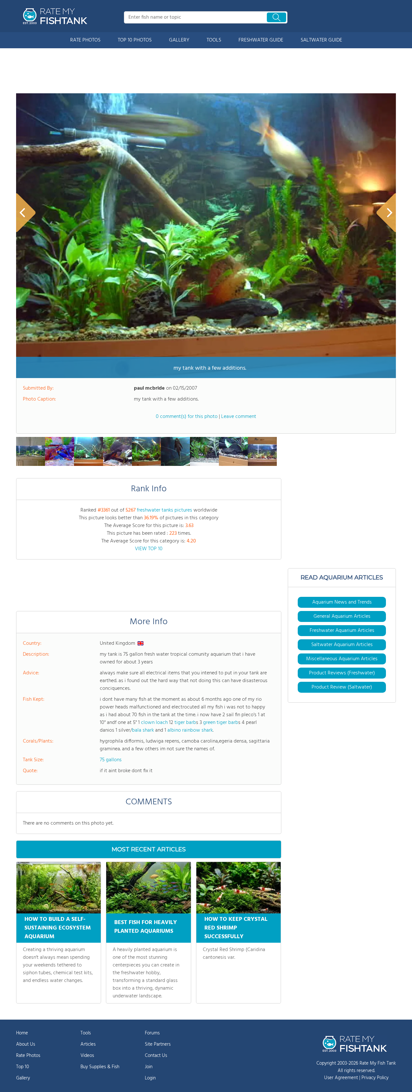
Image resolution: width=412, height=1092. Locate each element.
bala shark (143, 730)
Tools (85, 1033)
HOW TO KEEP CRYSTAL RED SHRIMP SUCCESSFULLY (235, 928)
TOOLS (214, 40)
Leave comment (238, 416)
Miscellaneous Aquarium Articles (342, 659)
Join (149, 1067)
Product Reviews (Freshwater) (342, 673)
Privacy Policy (375, 1078)
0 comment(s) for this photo (187, 416)
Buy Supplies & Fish (99, 1067)
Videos (87, 1056)
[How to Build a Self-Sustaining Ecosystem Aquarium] (58, 887)
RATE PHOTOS (85, 40)
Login (150, 1078)
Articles (88, 1044)
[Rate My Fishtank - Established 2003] (56, 16)
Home (22, 1033)
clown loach (154, 722)
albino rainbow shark (190, 730)
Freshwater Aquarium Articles (342, 630)
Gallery (23, 1078)
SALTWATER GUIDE (321, 40)
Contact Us (156, 1056)
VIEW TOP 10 (149, 549)
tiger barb (185, 722)
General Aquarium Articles (342, 616)
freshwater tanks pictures (164, 510)
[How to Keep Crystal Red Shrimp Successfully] (238, 887)
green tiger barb (220, 722)
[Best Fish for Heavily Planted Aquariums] (148, 887)
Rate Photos (28, 1056)
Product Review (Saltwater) (342, 687)
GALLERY (179, 40)
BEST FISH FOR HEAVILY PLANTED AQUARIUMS (145, 927)
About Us (25, 1044)
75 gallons (111, 760)
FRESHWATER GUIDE (261, 40)
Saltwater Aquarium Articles (342, 645)
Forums (152, 1033)
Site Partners (158, 1044)
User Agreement (341, 1078)
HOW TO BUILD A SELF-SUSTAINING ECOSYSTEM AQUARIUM (57, 928)
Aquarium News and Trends (342, 602)
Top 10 (22, 1067)
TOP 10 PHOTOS (135, 40)
